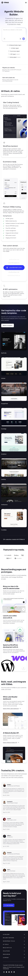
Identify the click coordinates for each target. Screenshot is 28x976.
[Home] (5, 3)
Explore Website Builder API (10, 742)
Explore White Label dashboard (11, 708)
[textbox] (14, 32)
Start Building (9, 905)
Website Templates (7, 325)
